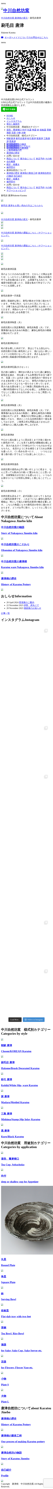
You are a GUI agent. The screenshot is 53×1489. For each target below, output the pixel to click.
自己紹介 (18, 176)
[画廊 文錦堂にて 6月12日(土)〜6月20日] (26, 699)
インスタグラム (14, 121)
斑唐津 (39, 138)
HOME (10, 115)
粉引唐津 (31, 138)
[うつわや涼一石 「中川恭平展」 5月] (26, 845)
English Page (12, 143)
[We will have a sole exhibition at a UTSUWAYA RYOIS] (26, 942)
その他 (48, 158)
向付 (24, 130)
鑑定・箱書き (13, 164)
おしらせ (11, 118)
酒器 (9, 133)
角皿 (34, 130)
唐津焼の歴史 (13, 153)
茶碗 (49, 130)
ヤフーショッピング (16, 190)
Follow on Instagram (35, 1020)
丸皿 (29, 130)
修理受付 (11, 167)
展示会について (27, 158)
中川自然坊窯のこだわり (18, 146)
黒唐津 (12, 141)
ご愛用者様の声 (14, 150)
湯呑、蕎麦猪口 (14, 130)
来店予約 (40, 158)
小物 (18, 133)
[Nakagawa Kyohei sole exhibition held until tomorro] (26, 796)
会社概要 (11, 161)
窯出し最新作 (13, 124)
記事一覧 (5, 613)
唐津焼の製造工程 (29, 173)
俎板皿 (43, 130)
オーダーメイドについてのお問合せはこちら (26, 37)
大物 (23, 133)
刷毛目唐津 (21, 138)
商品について (13, 158)
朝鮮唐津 (11, 138)
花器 (13, 133)
